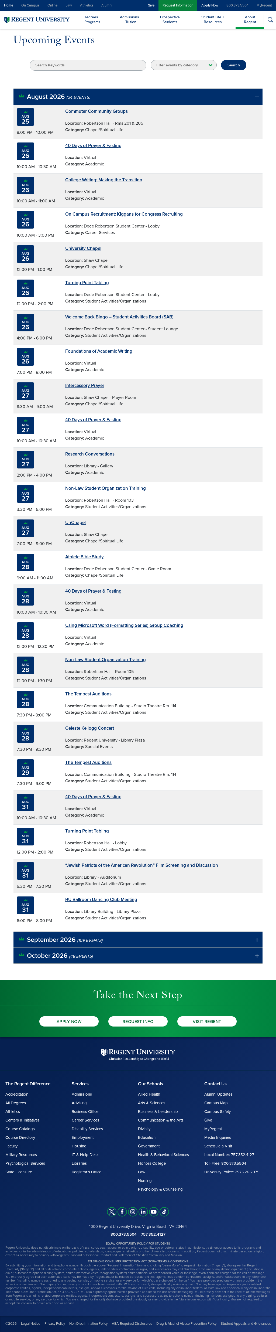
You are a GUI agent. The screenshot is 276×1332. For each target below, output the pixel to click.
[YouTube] (153, 1212)
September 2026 (64, 940)
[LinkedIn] (143, 1212)
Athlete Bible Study (84, 557)
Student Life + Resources (212, 19)
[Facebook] (122, 1212)
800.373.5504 (237, 5)
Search (233, 65)
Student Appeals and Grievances (246, 1323)
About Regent (250, 19)
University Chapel (83, 248)
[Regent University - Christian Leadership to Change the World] (138, 1054)
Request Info (138, 1021)
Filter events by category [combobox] (177, 65)
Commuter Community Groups (96, 111)
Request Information (178, 5)
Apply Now (209, 5)
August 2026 (58, 97)
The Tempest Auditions (88, 694)
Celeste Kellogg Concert (89, 728)
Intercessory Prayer (84, 385)
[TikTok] (164, 1212)
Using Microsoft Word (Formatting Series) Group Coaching (124, 625)
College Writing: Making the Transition (103, 180)
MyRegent (264, 5)
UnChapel (75, 522)
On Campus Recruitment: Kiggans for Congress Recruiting (124, 214)
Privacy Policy (54, 1323)
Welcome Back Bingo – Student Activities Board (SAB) (119, 317)
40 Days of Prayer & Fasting (93, 145)
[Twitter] (111, 1212)
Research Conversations (90, 454)
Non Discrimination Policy (88, 1323)
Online (52, 5)
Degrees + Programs (92, 19)
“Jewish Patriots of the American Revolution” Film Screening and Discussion (141, 865)
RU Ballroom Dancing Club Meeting (101, 899)
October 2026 (60, 956)
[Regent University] (36, 19)
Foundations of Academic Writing (98, 351)
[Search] (270, 19)
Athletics (86, 5)
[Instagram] (132, 1212)
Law (68, 5)
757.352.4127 (153, 1234)
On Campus (30, 5)
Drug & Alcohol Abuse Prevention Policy (186, 1323)
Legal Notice (30, 1323)
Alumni (106, 5)
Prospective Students (170, 19)
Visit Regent (207, 1021)
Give (151, 5)
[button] (138, 97)
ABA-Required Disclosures (132, 1323)
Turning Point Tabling (87, 283)
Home (8, 5)
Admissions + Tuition (131, 19)
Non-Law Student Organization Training (105, 488)
